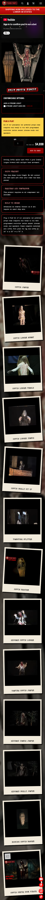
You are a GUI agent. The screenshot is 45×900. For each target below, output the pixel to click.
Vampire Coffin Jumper (23, 690)
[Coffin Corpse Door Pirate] (22, 870)
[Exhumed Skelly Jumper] (22, 769)
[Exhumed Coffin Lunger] (22, 618)
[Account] (28, 3)
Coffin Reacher (21, 589)
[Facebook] (41, 885)
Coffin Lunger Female (23, 388)
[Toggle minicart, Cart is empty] (33, 3)
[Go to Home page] (9, 3)
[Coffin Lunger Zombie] (22, 417)
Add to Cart (35, 150)
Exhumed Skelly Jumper (22, 791)
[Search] (22, 3)
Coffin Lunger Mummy (23, 337)
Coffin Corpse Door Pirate (23, 892)
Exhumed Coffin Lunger (22, 640)
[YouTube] (41, 879)
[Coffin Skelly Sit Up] (22, 467)
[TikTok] (41, 896)
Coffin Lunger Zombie (23, 438)
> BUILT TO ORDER (12, 203)
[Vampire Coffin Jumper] (22, 668)
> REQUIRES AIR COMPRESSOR (16, 189)
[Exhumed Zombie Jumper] (22, 719)
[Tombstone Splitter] (22, 518)
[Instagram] (41, 891)
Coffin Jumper (22, 287)
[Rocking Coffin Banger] (22, 820)
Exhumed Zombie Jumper (22, 741)
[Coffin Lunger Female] (22, 366)
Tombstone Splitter (22, 539)
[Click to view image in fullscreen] (22, 62)
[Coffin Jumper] (23, 265)
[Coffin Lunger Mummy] (22, 316)
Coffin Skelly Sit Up (21, 488)
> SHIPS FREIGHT (11, 171)
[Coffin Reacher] (22, 568)
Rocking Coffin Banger (23, 841)
